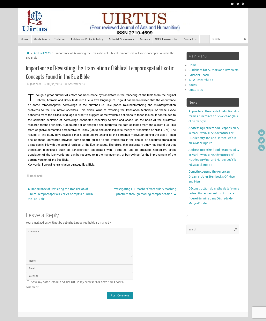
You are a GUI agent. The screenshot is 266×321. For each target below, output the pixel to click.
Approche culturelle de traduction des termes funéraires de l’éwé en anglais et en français (213, 116)
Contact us (195, 90)
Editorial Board (198, 75)
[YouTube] (232, 3)
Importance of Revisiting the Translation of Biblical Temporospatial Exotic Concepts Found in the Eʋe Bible (60, 194)
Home (192, 65)
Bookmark (36, 176)
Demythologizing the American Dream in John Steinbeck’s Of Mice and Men (211, 176)
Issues (192, 85)
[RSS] (243, 3)
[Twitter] (237, 3)
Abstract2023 (42, 53)
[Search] (245, 39)
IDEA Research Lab (200, 80)
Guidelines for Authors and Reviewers (213, 70)
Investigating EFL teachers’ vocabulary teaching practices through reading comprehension (144, 191)
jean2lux (35, 84)
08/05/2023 (54, 84)
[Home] (28, 53)
